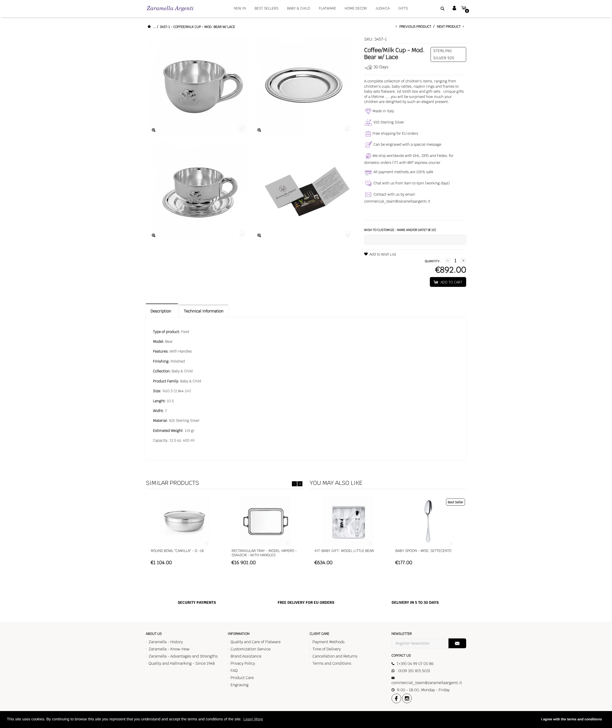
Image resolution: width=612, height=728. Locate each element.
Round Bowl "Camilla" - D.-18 (177, 551)
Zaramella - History (166, 641)
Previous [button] (294, 483)
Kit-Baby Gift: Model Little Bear (344, 551)
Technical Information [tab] (203, 311)
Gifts (403, 8)
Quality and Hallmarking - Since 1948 (182, 663)
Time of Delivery (326, 649)
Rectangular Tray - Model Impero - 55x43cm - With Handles (264, 553)
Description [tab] (162, 311)
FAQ (234, 670)
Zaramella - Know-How (169, 649)
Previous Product (416, 27)
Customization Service (251, 649)
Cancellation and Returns (334, 656)
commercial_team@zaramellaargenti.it (397, 201)
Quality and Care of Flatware (256, 641)
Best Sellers (267, 8)
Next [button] (299, 483)
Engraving (240, 684)
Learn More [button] (253, 719)
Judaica (382, 8)
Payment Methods (328, 641)
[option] (184, 533)
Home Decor (356, 8)
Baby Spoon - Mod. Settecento (423, 551)
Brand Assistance (246, 656)
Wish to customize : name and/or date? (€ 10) (400, 230)
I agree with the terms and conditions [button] (571, 719)
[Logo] (170, 8)
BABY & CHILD (298, 8)
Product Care (242, 677)
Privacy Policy (243, 663)
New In (240, 8)
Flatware (327, 8)
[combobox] (436, 8)
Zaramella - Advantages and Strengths (183, 656)
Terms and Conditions (331, 663)
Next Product (450, 27)
